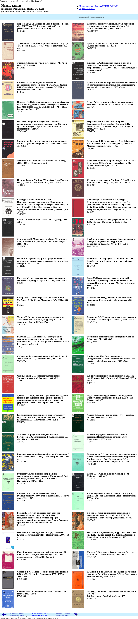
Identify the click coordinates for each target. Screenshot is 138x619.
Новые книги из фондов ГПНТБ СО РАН (98, 6)
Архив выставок (87, 8)
